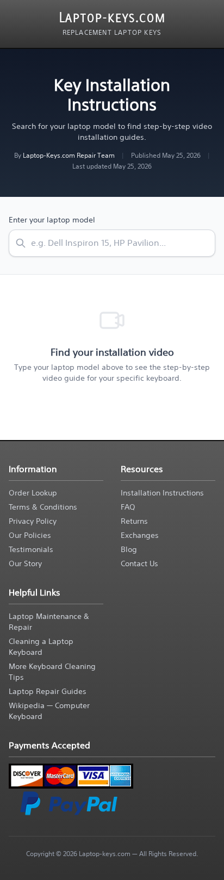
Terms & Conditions (43, 507)
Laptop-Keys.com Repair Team (69, 155)
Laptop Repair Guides (47, 691)
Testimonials (31, 549)
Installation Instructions (162, 493)
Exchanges (140, 535)
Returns (134, 521)
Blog (129, 549)
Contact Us (139, 563)
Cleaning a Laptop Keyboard (41, 646)
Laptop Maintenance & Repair (49, 621)
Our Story (25, 563)
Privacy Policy (33, 521)
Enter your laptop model (52, 220)
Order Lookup (33, 493)
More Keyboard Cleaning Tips (52, 671)
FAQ (128, 507)
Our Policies (30, 535)
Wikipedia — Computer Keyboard (49, 711)
